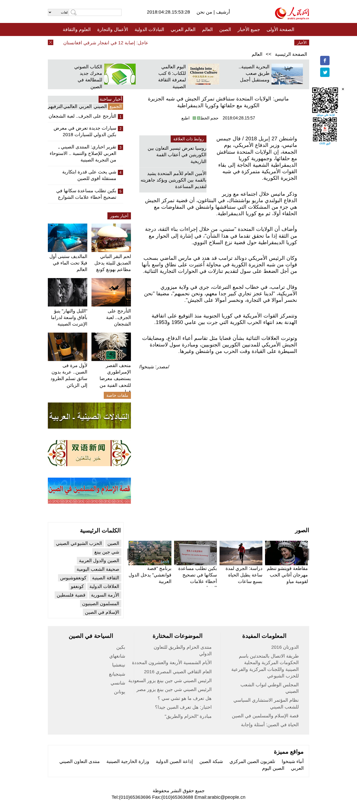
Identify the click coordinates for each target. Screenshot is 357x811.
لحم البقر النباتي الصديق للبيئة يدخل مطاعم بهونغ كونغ (112, 263)
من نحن (205, 12)
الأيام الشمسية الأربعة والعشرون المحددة (172, 662)
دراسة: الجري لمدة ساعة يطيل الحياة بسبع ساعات (244, 575)
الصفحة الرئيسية (291, 54)
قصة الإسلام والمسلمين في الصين (265, 715)
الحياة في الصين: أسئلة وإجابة (270, 724)
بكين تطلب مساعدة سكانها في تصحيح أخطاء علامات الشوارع (86, 194)
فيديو (156, 42)
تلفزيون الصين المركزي (252, 761)
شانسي (118, 683)
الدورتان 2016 (285, 647)
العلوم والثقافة (77, 29)
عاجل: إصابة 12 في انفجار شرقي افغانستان (113, 42)
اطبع (185, 118)
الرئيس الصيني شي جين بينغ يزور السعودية (170, 680)
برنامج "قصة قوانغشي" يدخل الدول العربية (150, 575)
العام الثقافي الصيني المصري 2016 (178, 671)
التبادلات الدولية (149, 29)
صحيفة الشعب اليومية (98, 569)
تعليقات (174, 42)
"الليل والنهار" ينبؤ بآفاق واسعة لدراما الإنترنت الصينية (69, 317)
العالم (207, 29)
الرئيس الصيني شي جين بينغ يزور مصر (174, 689)
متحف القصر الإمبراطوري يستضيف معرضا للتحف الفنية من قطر (115, 378)
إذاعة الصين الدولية (174, 761)
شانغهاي (117, 656)
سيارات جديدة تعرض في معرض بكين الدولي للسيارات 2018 (85, 131)
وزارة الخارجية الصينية (127, 761)
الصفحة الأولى (280, 29)
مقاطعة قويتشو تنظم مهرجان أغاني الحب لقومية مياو (287, 575)
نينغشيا (118, 665)
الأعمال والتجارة (112, 29)
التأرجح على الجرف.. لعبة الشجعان (82, 116)
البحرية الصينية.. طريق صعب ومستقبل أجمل (254, 73)
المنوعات (197, 42)
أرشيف (222, 12)
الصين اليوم (273, 768)
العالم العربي (183, 29)
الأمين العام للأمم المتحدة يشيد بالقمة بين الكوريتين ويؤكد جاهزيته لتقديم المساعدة (173, 180)
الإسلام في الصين (102, 612)
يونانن (119, 691)
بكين (120, 647)
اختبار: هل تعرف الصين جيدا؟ (183, 707)
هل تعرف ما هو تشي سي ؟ (185, 698)
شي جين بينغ (106, 552)
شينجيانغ (117, 674)
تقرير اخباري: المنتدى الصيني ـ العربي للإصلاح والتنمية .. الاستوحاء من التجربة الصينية (83, 153)
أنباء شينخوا (293, 761)
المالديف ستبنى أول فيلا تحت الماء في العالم (68, 263)
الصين (225, 29)
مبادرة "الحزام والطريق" (188, 716)
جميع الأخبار (249, 29)
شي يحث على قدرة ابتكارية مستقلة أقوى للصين (89, 175)
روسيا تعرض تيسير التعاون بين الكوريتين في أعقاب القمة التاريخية (177, 155)
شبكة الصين (211, 761)
